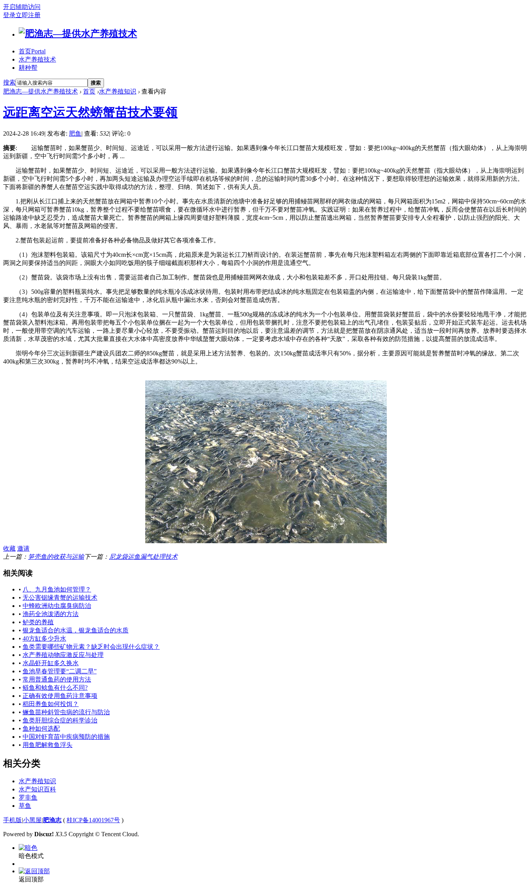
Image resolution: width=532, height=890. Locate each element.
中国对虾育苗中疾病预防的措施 (66, 736)
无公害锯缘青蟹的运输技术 (60, 597)
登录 (9, 15)
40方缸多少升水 (44, 638)
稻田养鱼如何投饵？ (51, 704)
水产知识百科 (37, 789)
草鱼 (25, 805)
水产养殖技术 (37, 59)
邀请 (23, 548)
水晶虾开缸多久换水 (51, 663)
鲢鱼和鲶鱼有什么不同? (55, 687)
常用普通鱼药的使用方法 (57, 679)
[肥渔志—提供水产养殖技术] (78, 33)
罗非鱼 (28, 797)
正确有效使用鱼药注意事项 (60, 695)
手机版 (12, 820)
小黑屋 (32, 820)
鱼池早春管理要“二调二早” (60, 671)
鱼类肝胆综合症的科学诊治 (60, 720)
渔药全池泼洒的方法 (51, 614)
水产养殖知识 (117, 91)
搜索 (9, 82)
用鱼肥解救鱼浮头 (47, 745)
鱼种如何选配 (41, 728)
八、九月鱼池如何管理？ (57, 589)
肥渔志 (52, 820)
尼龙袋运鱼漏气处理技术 (143, 556)
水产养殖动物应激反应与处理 (63, 655)
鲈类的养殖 (38, 622)
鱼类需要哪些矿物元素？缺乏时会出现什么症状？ (91, 646)
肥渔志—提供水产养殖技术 (40, 91)
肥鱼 (75, 133)
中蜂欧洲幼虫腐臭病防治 (57, 605)
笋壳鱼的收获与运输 (56, 556)
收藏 (9, 548)
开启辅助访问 (22, 7)
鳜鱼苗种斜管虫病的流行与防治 (66, 712)
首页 (32, 51)
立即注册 (28, 15)
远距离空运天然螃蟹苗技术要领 (90, 112)
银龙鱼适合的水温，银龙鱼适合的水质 (76, 630)
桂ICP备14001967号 (93, 820)
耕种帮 (28, 67)
